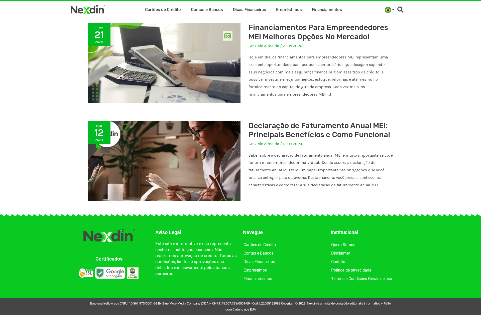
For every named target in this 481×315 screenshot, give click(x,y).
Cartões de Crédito (163, 9)
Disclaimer (340, 253)
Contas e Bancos (207, 9)
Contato (338, 261)
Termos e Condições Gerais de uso (361, 278)
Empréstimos (289, 9)
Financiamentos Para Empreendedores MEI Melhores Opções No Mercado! (318, 32)
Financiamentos (327, 9)
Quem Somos (343, 244)
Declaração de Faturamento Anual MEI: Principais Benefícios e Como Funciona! (319, 130)
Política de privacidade (351, 270)
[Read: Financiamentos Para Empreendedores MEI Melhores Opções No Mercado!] (164, 62)
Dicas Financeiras (249, 9)
